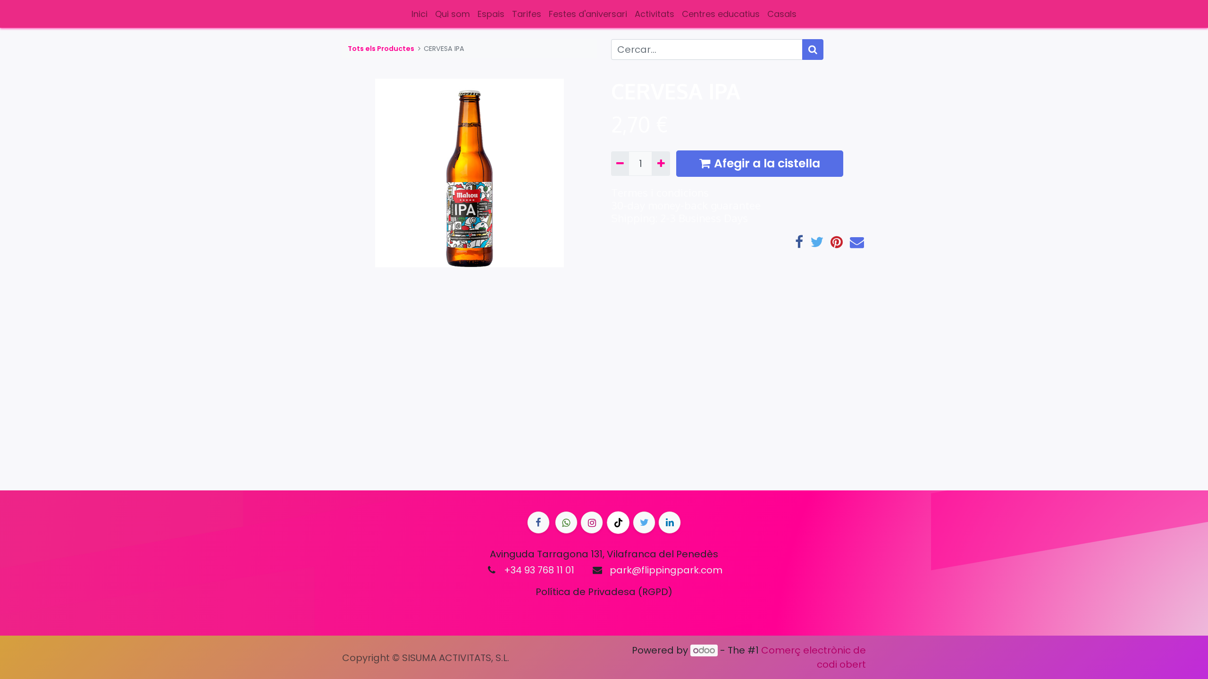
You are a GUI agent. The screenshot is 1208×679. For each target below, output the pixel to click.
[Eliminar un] (620, 163)
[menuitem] (419, 14)
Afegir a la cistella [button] (767, 163)
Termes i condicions (660, 192)
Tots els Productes (381, 48)
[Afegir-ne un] (661, 163)
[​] (538, 522)
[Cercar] (812, 49)
